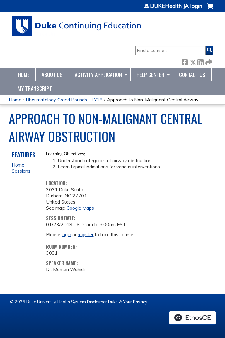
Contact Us (192, 74)
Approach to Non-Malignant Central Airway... (154, 99)
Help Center (150, 74)
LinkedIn (200, 61)
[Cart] (210, 9)
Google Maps (80, 208)
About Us (52, 74)
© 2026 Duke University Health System (48, 302)
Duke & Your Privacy (127, 302)
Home (24, 74)
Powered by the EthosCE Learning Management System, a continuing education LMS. (192, 318)
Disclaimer (97, 302)
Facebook (185, 61)
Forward (208, 61)
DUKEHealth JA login (176, 6)
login (66, 234)
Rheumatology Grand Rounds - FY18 (64, 99)
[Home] (77, 26)
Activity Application (98, 74)
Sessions (21, 171)
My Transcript (35, 88)
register (85, 234)
